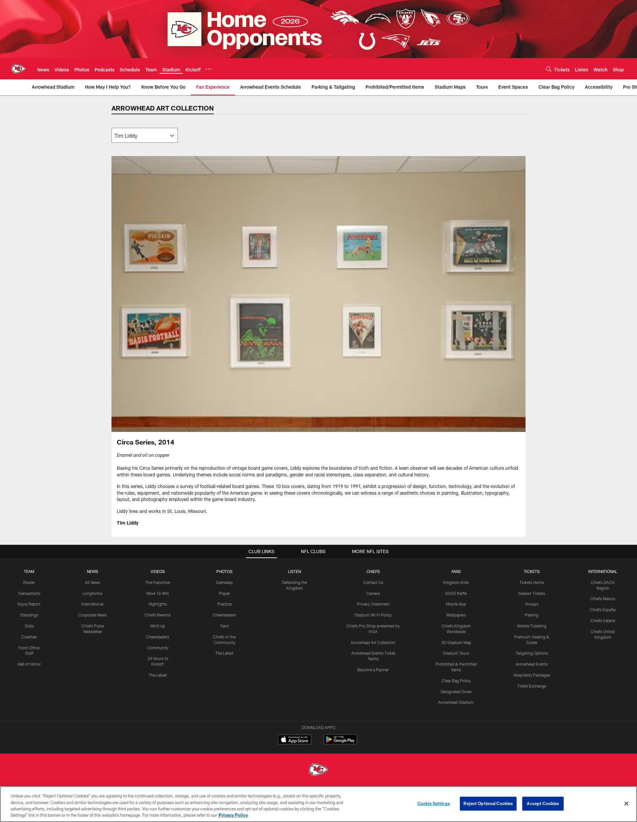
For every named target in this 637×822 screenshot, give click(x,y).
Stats (29, 625)
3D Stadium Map (456, 642)
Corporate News (92, 615)
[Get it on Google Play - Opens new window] (340, 743)
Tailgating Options (532, 653)
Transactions (29, 593)
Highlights (158, 604)
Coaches (29, 636)
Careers (373, 593)
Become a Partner (373, 669)
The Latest (158, 675)
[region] (318, 804)
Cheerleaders (157, 636)
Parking (531, 615)
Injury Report (29, 604)
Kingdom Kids (456, 582)
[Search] (548, 68)
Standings (29, 615)
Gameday (224, 582)
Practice (224, 604)
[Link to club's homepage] (19, 69)
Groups (531, 604)
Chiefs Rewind (158, 615)
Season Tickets (531, 593)
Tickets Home (532, 582)
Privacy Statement (373, 604)
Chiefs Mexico (602, 598)
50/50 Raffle (456, 593)
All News (92, 582)
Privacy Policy (233, 815)
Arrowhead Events (532, 664)
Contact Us (373, 582)
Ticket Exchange (531, 686)
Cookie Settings (433, 803)
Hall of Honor (29, 664)
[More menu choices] (208, 69)
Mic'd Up (157, 625)
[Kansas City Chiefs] (318, 770)
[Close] (626, 803)
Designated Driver (456, 691)
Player (224, 593)
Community (158, 647)
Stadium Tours (456, 653)
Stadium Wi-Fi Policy (373, 615)
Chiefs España (602, 609)
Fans (224, 625)
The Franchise (157, 582)
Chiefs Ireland (603, 620)
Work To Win (157, 593)
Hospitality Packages (531, 675)
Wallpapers (456, 615)
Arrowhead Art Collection (373, 642)
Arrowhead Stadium (456, 702)
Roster (29, 582)
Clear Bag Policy (456, 680)
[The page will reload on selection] (144, 135)
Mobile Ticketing (531, 625)
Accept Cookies (543, 803)
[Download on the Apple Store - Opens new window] (294, 740)
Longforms (92, 593)
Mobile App (456, 604)
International (92, 604)
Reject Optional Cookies (488, 803)
